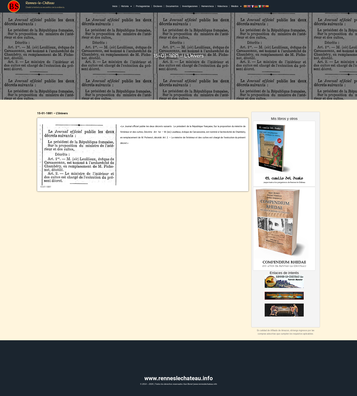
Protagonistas (143, 6)
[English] (249, 6)
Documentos (172, 6)
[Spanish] (267, 6)
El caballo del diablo (284, 179)
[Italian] (260, 6)
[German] (256, 6)
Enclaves (157, 6)
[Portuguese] (263, 6)
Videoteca (222, 6)
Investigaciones (190, 6)
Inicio (114, 6)
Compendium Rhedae (284, 262)
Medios (234, 6)
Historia (125, 6)
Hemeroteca (207, 6)
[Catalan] (245, 6)
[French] (253, 6)
